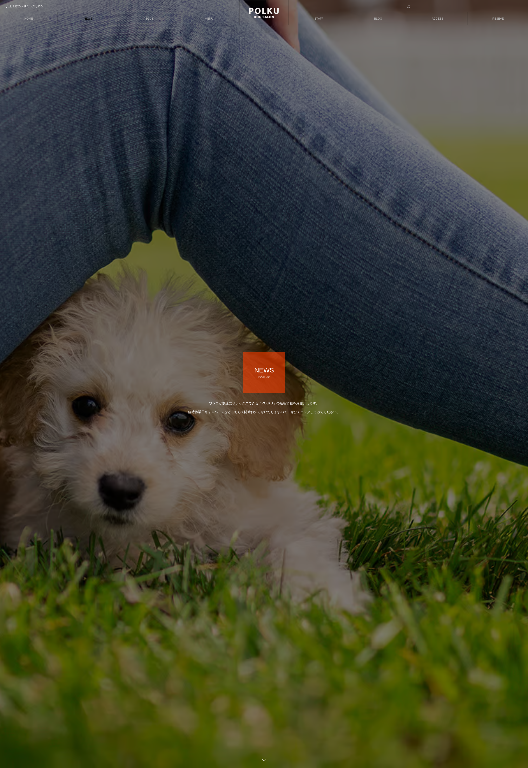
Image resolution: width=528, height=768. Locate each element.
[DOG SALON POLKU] (264, 12)
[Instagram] (408, 6)
